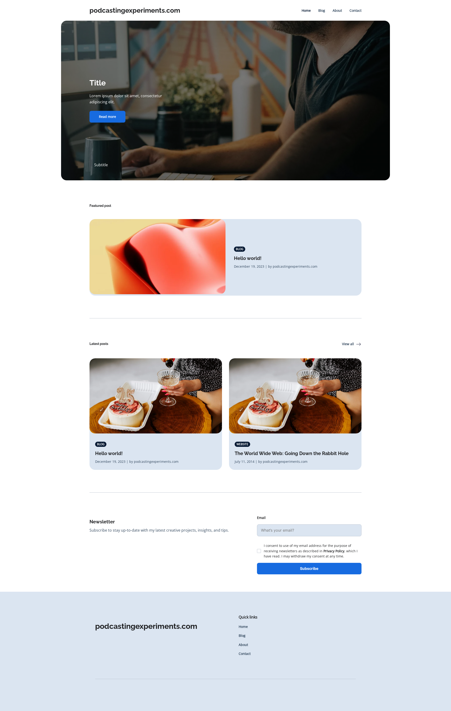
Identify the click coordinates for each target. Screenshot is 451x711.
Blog (321, 10)
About (337, 10)
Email (261, 517)
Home (306, 10)
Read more (107, 116)
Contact (356, 10)
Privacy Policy (333, 551)
